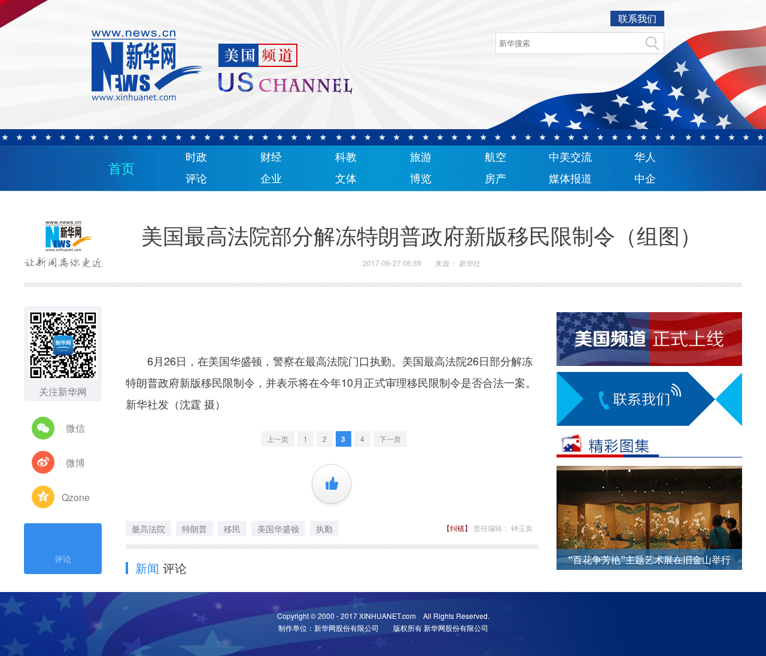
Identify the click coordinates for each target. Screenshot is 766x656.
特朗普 (194, 529)
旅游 (420, 157)
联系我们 (637, 18)
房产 (495, 179)
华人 (645, 157)
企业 (271, 179)
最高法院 (148, 529)
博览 (420, 179)
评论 (196, 179)
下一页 (390, 439)
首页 (121, 168)
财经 (271, 157)
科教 (346, 157)
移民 (232, 529)
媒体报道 (570, 179)
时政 (196, 157)
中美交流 (570, 157)
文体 (346, 179)
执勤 (324, 529)
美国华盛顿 (278, 529)
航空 (495, 157)
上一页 (277, 439)
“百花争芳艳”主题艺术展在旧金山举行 (649, 559)
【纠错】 (458, 528)
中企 (645, 179)
